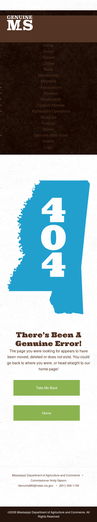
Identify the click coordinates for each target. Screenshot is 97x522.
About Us (48, 117)
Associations (51, 87)
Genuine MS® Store (51, 135)
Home (49, 45)
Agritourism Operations (51, 111)
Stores (48, 129)
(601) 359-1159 (69, 485)
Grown (48, 51)
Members (48, 81)
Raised (49, 57)
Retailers (50, 93)
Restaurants (51, 99)
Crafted (48, 63)
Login (48, 147)
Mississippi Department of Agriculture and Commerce (46, 475)
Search (49, 141)
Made (48, 69)
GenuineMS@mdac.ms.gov (35, 485)
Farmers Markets (51, 105)
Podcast (48, 123)
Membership (48, 75)
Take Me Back (46, 387)
